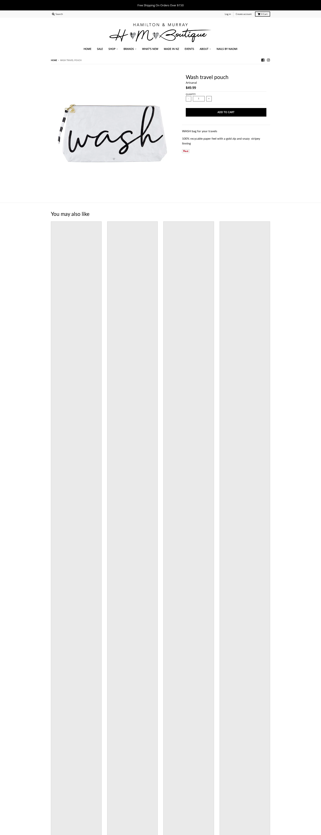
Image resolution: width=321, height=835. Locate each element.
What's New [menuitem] (150, 49)
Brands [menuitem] (129, 49)
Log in (228, 14)
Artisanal (191, 82)
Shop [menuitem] (111, 49)
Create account (244, 14)
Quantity (191, 94)
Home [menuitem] (87, 49)
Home (54, 60)
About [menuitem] (204, 49)
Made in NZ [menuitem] (171, 49)
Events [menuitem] (189, 49)
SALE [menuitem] (100, 49)
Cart (264, 14)
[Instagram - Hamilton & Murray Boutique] (268, 60)
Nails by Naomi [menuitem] (227, 49)
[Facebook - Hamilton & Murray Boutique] (263, 60)
